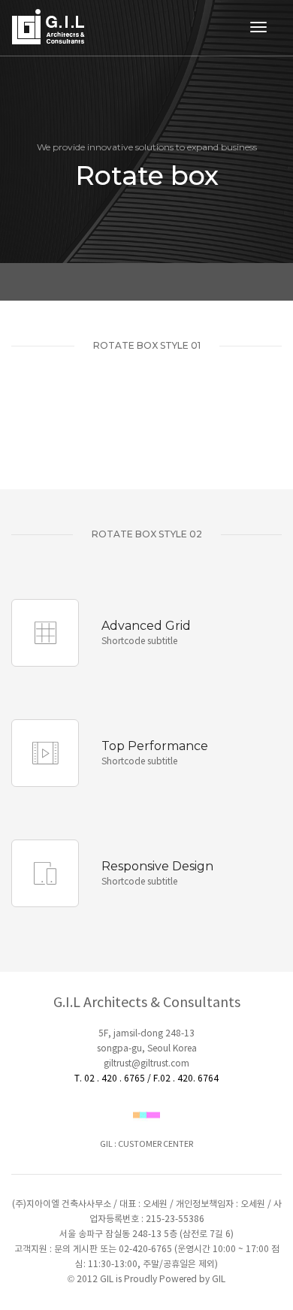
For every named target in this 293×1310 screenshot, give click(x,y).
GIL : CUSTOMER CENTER (146, 1144)
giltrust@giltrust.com (146, 1064)
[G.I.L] (50, 28)
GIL (218, 1279)
